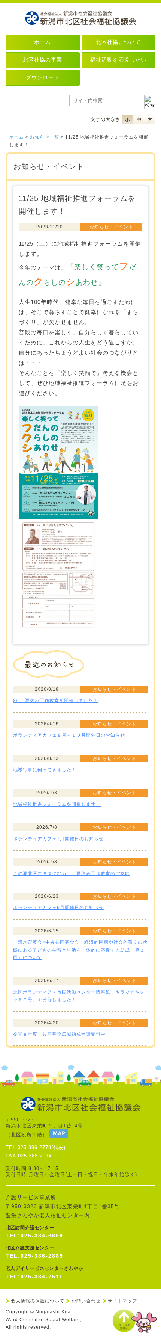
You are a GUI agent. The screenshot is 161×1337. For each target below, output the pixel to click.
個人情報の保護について (37, 1301)
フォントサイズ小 (127, 119)
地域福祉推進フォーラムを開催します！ (57, 804)
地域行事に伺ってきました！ (44, 769)
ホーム (16, 137)
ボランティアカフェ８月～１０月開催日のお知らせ (69, 735)
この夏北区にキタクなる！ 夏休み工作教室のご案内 (71, 873)
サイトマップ (122, 1301)
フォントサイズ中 (138, 119)
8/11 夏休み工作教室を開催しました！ (55, 700)
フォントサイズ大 (149, 119)
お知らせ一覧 (44, 137)
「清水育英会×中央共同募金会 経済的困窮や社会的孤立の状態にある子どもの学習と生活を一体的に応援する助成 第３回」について (80, 950)
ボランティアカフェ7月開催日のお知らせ (58, 838)
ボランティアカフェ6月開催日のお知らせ (58, 907)
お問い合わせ (86, 1301)
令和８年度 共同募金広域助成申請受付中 (59, 1034)
